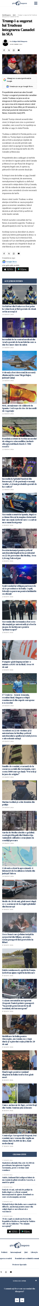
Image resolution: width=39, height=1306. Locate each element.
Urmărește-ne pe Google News (21, 86)
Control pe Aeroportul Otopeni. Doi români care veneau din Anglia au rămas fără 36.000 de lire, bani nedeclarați (19, 1139)
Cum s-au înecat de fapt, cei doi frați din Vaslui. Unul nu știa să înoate (19, 1106)
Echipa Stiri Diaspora (19, 41)
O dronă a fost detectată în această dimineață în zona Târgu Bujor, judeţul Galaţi (18, 375)
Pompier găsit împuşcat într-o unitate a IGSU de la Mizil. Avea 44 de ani (18, 664)
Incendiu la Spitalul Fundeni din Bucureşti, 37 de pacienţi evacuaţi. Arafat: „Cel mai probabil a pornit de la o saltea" (19, 482)
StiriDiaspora (6, 15)
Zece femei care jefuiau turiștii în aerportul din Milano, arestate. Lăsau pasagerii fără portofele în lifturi (18, 938)
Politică (4, 1252)
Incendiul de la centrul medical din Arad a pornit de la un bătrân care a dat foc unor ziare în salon (19, 342)
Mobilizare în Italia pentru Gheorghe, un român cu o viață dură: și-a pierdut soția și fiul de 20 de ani (18, 1040)
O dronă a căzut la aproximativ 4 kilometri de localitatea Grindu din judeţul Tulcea (18, 871)
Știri (14, 15)
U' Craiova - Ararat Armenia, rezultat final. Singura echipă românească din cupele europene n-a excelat (18, 699)
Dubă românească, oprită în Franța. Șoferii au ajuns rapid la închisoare (19, 971)
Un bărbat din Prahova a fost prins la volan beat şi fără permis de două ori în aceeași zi (19, 309)
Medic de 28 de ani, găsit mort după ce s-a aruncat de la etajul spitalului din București (19, 904)
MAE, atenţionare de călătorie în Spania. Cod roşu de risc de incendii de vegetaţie (19, 408)
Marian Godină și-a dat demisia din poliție (18, 803)
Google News (11, 261)
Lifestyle (34, 1252)
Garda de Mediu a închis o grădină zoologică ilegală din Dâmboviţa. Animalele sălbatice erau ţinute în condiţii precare (18, 836)
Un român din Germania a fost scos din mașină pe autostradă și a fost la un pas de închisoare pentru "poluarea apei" (19, 625)
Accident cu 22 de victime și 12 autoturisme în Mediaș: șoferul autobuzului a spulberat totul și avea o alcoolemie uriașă (19, 734)
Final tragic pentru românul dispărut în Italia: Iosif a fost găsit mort (17, 1075)
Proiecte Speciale (19, 1264)
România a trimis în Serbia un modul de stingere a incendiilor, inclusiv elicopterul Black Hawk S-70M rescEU (19, 442)
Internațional (16, 1252)
